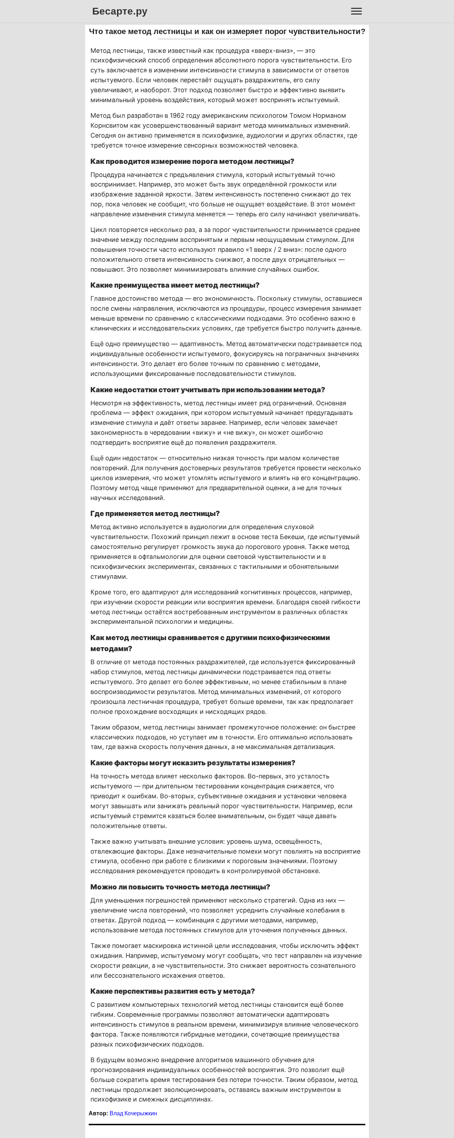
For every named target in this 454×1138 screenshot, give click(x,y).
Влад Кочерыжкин (133, 1113)
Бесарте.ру (120, 11)
